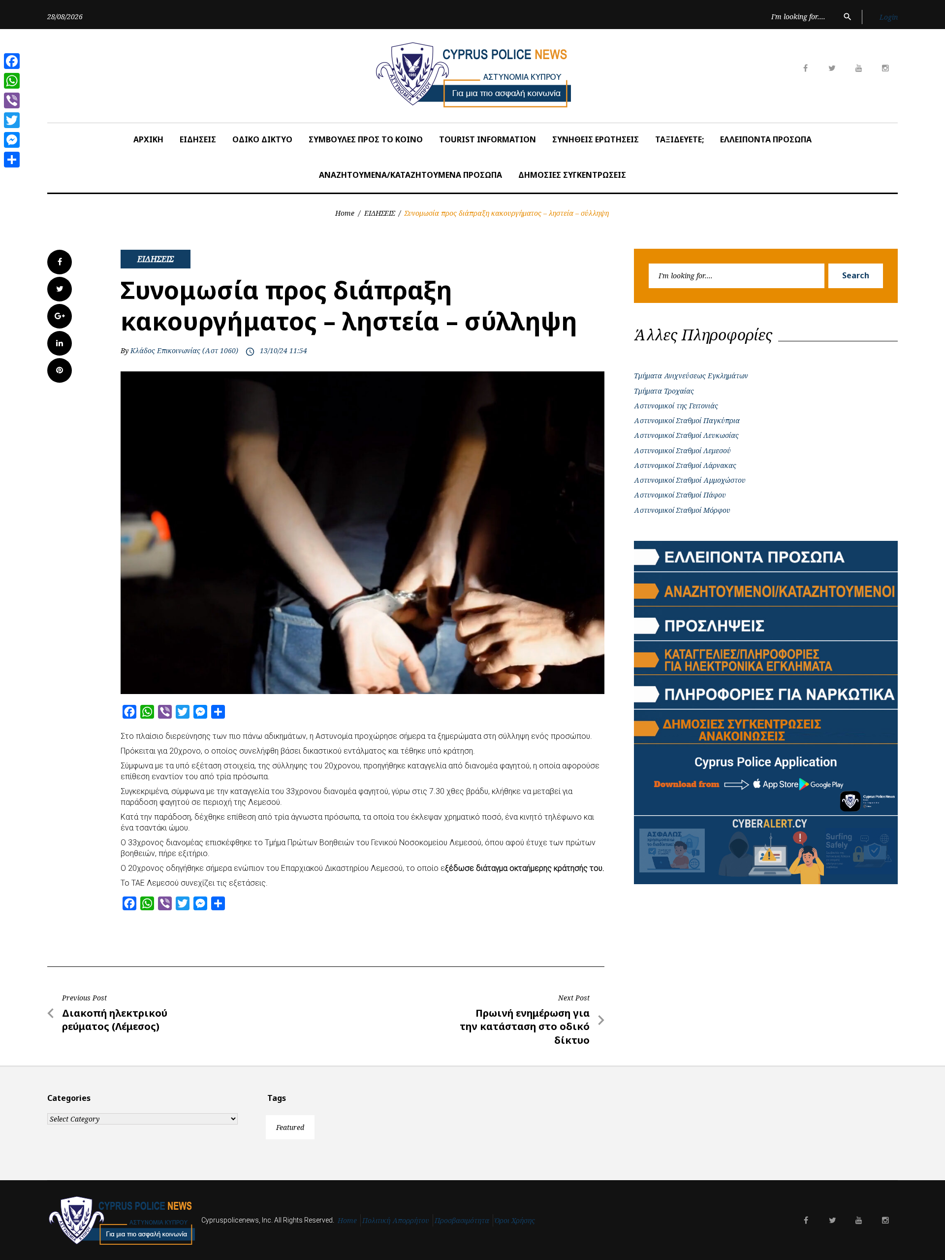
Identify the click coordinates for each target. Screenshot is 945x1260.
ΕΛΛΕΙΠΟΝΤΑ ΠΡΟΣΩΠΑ (766, 139)
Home (344, 213)
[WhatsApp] (12, 81)
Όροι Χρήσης (515, 1220)
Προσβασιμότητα (462, 1220)
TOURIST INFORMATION (487, 139)
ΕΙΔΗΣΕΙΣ (198, 139)
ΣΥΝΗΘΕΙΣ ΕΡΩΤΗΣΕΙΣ (595, 139)
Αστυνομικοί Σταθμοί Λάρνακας (685, 465)
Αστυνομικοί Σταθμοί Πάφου (680, 494)
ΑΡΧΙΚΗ (148, 139)
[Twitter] (12, 120)
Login (889, 17)
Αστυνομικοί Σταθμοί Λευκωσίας (686, 435)
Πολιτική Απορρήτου (395, 1220)
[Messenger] (12, 140)
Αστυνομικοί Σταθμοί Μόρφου (682, 510)
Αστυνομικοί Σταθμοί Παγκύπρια (687, 420)
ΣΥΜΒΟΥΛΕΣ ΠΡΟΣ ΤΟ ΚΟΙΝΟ (366, 139)
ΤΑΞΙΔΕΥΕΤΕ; (679, 139)
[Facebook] (12, 61)
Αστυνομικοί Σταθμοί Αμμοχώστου (690, 480)
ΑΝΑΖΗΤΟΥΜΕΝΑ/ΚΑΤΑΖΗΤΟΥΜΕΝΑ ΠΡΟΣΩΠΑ (410, 174)
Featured (290, 1127)
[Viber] (12, 100)
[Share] (12, 159)
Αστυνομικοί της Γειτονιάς (676, 405)
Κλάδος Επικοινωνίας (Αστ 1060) (184, 350)
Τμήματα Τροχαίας (664, 391)
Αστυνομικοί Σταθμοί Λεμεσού (682, 450)
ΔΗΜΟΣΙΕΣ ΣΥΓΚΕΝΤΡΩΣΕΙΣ (572, 174)
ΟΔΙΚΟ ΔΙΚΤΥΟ (262, 139)
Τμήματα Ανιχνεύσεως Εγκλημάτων (691, 375)
